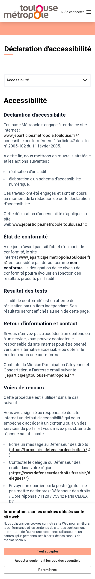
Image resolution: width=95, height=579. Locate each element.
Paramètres (47, 570)
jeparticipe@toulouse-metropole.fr (40, 375)
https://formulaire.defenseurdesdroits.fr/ (50, 449)
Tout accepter (47, 551)
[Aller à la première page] (36, 12)
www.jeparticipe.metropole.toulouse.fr (42, 135)
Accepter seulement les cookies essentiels (47, 560)
